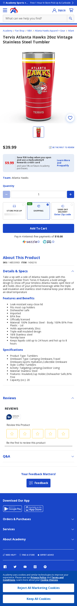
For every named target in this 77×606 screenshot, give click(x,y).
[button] (64, 163)
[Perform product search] (70, 18)
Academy (7, 31)
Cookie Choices (49, 580)
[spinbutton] (38, 194)
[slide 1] (38, 132)
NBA (29, 31)
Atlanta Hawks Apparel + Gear (50, 31)
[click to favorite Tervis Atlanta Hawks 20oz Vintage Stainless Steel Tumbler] (70, 118)
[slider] (38, 84)
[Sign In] (54, 10)
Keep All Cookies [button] (38, 599)
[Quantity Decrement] (6, 194)
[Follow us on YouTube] (25, 567)
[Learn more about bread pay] (48, 242)
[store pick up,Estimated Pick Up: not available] (14, 210)
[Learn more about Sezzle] (31, 242)
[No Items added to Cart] (71, 10)
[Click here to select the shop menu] (5, 10)
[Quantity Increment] (70, 194)
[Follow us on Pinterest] (45, 567)
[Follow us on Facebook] (5, 567)
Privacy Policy (38, 577)
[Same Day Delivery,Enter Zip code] (63, 210)
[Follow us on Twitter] (15, 567)
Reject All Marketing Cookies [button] (39, 588)
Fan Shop (20, 31)
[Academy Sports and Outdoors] (14, 10)
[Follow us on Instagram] (35, 567)
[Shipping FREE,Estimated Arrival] (38, 210)
